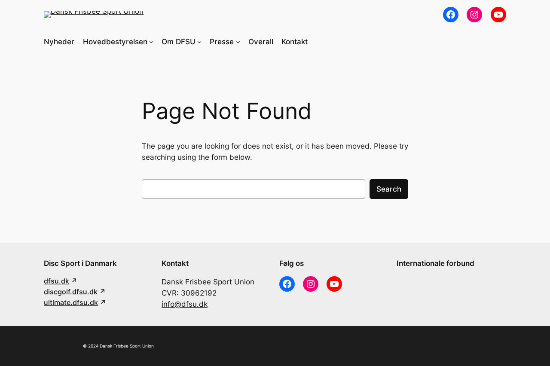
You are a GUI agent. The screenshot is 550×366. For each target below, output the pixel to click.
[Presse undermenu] (238, 42)
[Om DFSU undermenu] (199, 42)
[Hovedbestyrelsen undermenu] (151, 42)
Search (388, 189)
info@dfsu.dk (185, 304)
